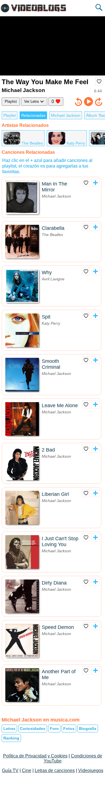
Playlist (11, 101)
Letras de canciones (55, 770)
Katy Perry (76, 143)
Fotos (68, 728)
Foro (54, 728)
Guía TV (10, 770)
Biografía (87, 728)
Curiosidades (32, 728)
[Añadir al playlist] (95, 183)
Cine (26, 770)
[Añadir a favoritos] (99, 81)
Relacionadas (33, 115)
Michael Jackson (65, 115)
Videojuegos (90, 770)
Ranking (11, 738)
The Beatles (32, 143)
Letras (9, 728)
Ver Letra (32, 101)
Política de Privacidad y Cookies (35, 755)
